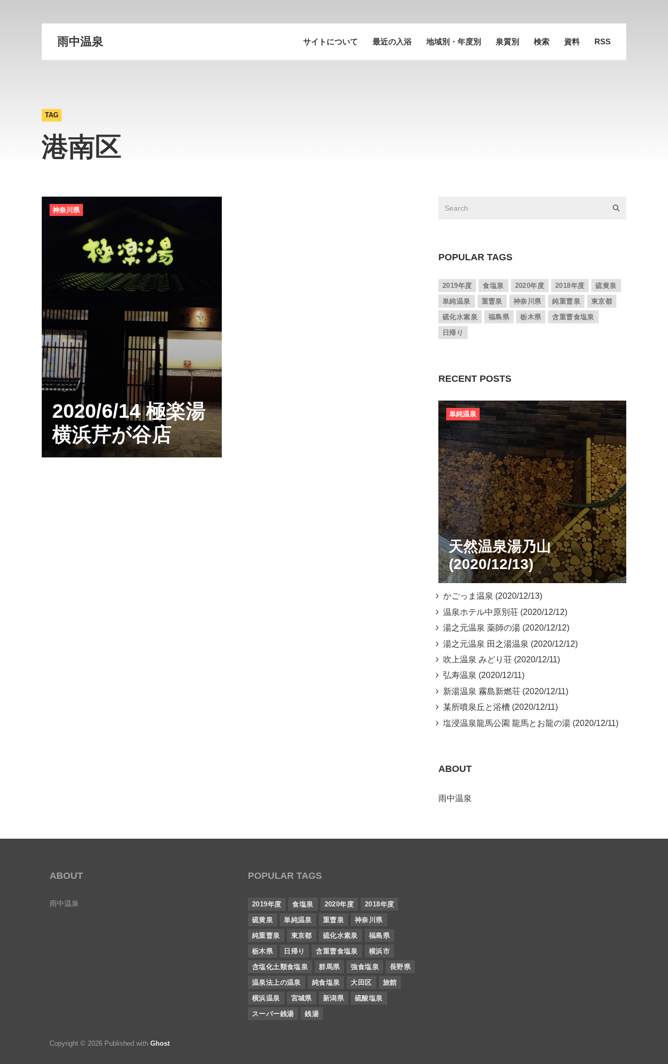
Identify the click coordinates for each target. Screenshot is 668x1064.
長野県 (400, 967)
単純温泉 (457, 301)
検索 (542, 41)
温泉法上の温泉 (276, 982)
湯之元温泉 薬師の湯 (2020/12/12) (504, 627)
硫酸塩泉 (369, 998)
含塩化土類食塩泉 (280, 967)
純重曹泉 (566, 301)
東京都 (601, 301)
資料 (572, 41)
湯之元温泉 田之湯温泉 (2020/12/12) (508, 643)
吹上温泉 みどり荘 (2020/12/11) (499, 659)
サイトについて (330, 41)
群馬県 (329, 967)
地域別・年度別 (453, 41)
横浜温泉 (266, 998)
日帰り (453, 332)
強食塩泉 (365, 967)
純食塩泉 (326, 982)
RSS (602, 41)
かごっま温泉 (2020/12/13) (490, 595)
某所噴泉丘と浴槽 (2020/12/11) (498, 707)
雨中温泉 (80, 41)
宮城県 (301, 998)
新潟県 (333, 998)
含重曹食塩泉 (573, 317)
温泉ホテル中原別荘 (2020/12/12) (503, 612)
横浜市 (379, 951)
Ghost (160, 1043)
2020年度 (529, 285)
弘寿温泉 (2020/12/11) (481, 675)
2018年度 (569, 285)
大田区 (361, 982)
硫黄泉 (605, 285)
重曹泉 (492, 301)
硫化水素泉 (460, 317)
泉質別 (507, 41)
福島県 (498, 317)
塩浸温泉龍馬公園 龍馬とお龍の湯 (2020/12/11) (528, 723)
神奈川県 (66, 210)
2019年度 (457, 285)
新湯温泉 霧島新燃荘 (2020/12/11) (503, 691)
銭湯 (312, 1014)
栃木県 (530, 317)
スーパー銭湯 (273, 1014)
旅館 (390, 982)
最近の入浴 (392, 41)
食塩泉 (493, 285)
